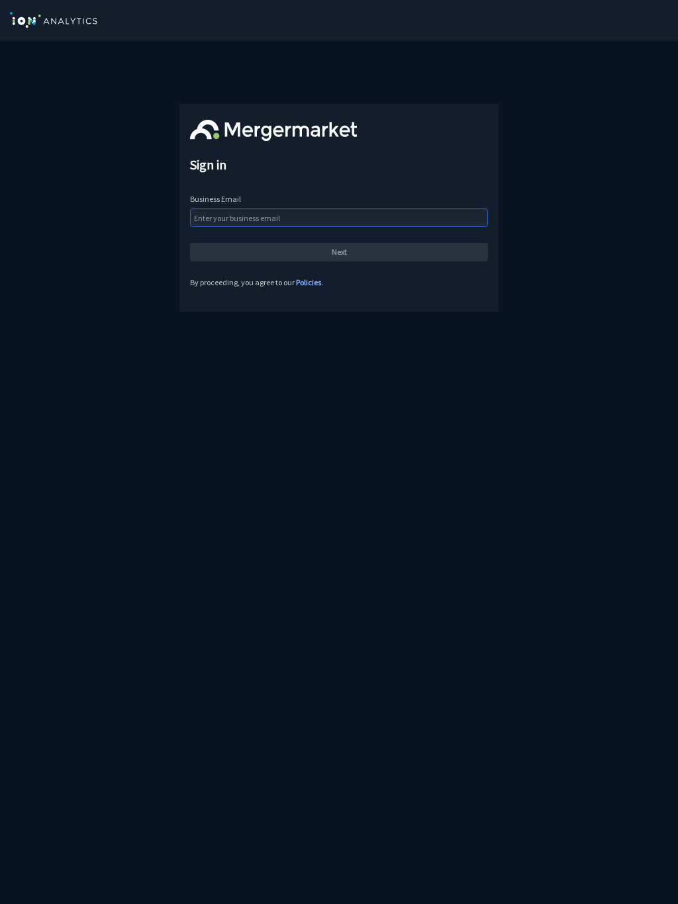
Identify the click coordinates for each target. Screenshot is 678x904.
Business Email (215, 199)
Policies (308, 282)
